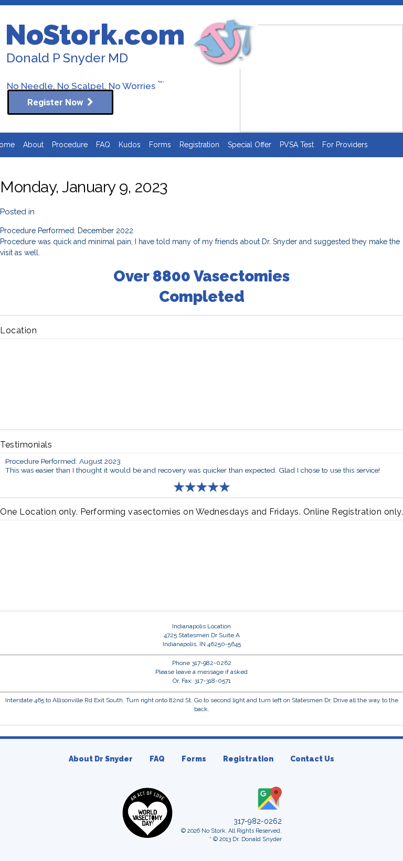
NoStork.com (95, 35)
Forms (160, 144)
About (33, 144)
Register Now (57, 102)
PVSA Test (297, 144)
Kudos (130, 144)
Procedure (70, 144)
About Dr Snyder (101, 759)
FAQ (103, 144)
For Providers (345, 144)
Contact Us (312, 759)
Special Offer (249, 144)
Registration (199, 144)
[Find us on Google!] (269, 810)
